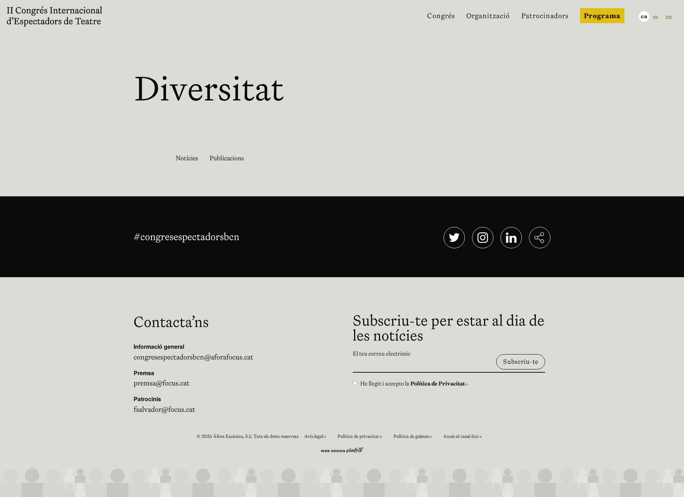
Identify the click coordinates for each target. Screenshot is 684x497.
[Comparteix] (539, 237)
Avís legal (318, 437)
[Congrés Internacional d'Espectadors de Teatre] (60, 16)
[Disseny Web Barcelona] (342, 449)
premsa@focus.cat (162, 383)
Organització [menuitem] (488, 16)
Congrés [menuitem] (441, 16)
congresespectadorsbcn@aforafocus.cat (193, 357)
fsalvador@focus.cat (164, 409)
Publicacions (226, 158)
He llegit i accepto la (414, 383)
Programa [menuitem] (602, 16)
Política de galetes (415, 437)
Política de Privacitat (439, 383)
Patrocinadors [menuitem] (545, 16)
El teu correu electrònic (381, 353)
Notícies (187, 158)
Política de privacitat (362, 437)
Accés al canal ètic (465, 437)
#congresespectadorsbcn (188, 236)
